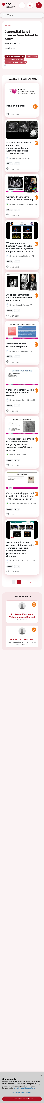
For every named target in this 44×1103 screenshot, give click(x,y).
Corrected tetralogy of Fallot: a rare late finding (19, 198)
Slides (9, 164)
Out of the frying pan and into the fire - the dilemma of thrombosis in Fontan (20, 496)
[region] (22, 1087)
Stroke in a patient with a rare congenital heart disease (20, 392)
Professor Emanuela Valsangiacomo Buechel (22, 615)
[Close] (41, 1075)
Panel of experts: (15, 105)
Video (17, 164)
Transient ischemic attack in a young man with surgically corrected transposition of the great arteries (20, 444)
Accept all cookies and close (23, 1099)
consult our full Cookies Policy (25, 1088)
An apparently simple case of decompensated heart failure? (19, 297)
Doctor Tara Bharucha (22, 639)
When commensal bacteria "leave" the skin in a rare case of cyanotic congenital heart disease (19, 247)
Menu (10, 15)
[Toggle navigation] (39, 5)
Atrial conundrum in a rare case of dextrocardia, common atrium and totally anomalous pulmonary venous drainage (20, 549)
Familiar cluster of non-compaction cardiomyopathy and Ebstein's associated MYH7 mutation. (18, 148)
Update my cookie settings (22, 1092)
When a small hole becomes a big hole (16, 345)
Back (10, 25)
